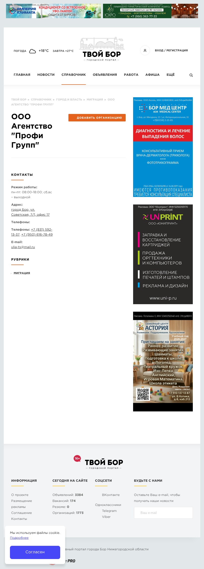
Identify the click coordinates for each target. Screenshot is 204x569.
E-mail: (17, 242)
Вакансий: (64, 501)
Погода (20, 51)
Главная (22, 75)
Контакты (19, 519)
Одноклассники (108, 505)
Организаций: (68, 513)
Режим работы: (24, 187)
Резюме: (60, 507)
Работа (131, 75)
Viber (106, 517)
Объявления (105, 75)
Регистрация (177, 50)
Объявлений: (67, 495)
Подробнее (19, 538)
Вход (159, 50)
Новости (45, 75)
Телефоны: (20, 222)
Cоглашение (21, 513)
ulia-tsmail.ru (23, 247)
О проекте (19, 495)
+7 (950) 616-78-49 (37, 235)
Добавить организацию (99, 118)
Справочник (73, 75)
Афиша (152, 75)
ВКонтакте (111, 495)
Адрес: (17, 205)
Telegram (109, 511)
